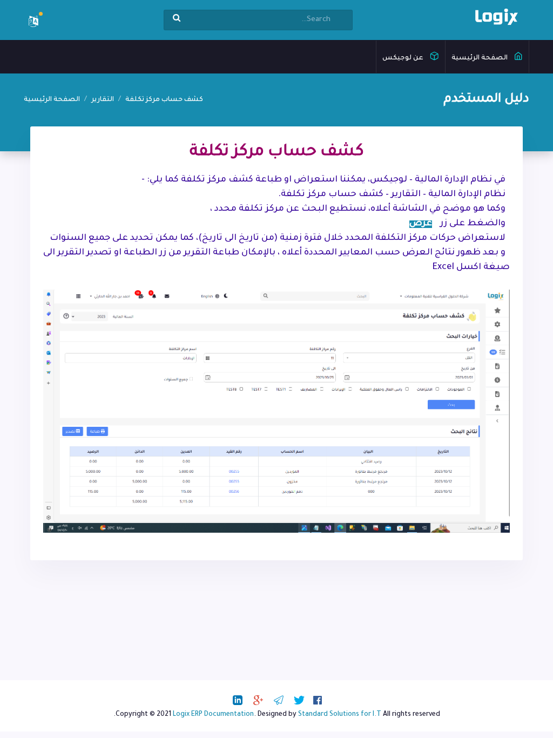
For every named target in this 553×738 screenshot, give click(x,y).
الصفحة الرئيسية (480, 58)
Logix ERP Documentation (213, 715)
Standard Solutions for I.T (339, 715)
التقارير (102, 100)
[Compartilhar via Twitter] (299, 700)
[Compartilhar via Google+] (258, 700)
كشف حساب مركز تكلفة (164, 100)
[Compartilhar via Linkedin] (237, 700)
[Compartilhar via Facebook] (317, 700)
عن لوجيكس (403, 58)
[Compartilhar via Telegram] (278, 700)
